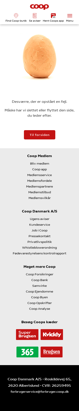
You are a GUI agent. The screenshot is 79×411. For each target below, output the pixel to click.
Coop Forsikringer (39, 274)
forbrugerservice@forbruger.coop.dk (40, 391)
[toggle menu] (69, 15)
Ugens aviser (39, 219)
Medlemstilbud (39, 192)
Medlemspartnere (39, 186)
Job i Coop (39, 230)
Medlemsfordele (39, 180)
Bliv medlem (39, 163)
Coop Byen (39, 297)
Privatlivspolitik (39, 242)
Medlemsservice (39, 175)
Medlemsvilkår (40, 198)
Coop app (39, 169)
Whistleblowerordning (39, 247)
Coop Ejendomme (39, 291)
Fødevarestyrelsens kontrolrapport (39, 253)
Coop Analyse (39, 308)
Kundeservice (39, 224)
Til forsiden (40, 135)
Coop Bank (39, 280)
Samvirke (39, 285)
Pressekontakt (39, 236)
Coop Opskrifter (39, 303)
